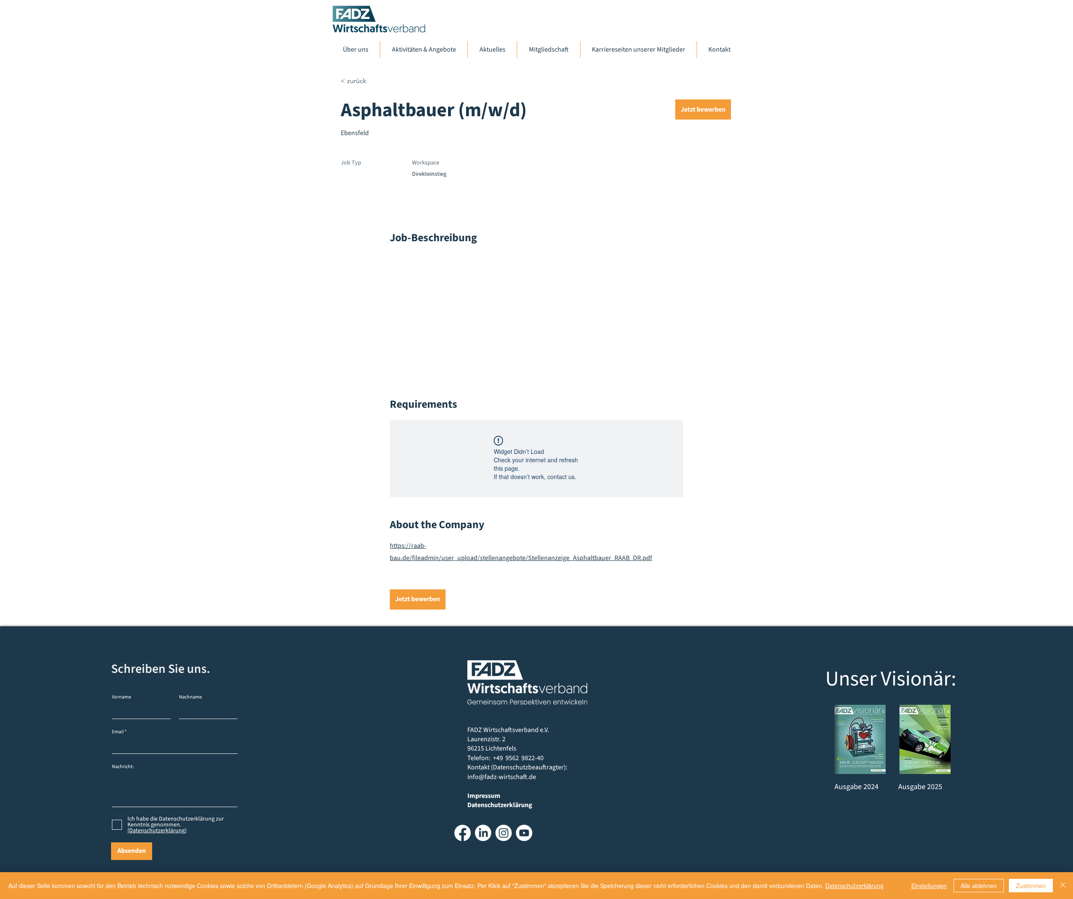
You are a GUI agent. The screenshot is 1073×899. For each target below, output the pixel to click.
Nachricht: (123, 766)
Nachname (190, 697)
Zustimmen (1031, 885)
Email (118, 732)
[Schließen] (1063, 885)
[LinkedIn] (483, 833)
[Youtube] (524, 833)
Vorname (121, 697)
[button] (703, 109)
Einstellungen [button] (929, 885)
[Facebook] (462, 833)
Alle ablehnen (979, 885)
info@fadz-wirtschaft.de (501, 777)
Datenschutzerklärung (854, 885)
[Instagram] (503, 833)
